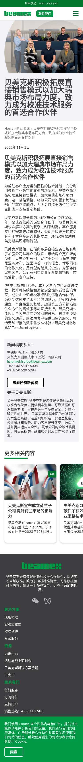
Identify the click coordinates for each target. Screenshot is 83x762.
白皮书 (9, 675)
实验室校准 (12, 624)
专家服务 (11, 638)
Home (8, 128)
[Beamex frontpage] (17, 13)
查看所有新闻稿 (25, 382)
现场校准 (11, 617)
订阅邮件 (11, 697)
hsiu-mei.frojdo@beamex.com (29, 361)
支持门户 (11, 704)
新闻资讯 (23, 128)
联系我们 (45, 13)
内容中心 (11, 654)
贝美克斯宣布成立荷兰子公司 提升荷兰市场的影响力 (30, 510)
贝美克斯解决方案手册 (21, 668)
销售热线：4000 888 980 (41, 3)
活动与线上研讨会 (17, 661)
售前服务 (11, 690)
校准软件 (11, 631)
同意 (13, 752)
